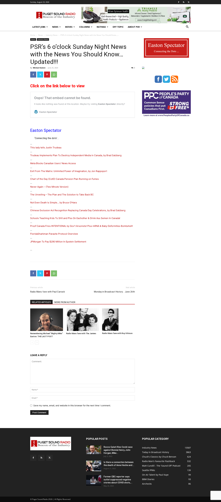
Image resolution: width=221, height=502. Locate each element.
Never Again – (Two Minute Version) (49, 186)
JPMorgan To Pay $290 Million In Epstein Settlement (58, 241)
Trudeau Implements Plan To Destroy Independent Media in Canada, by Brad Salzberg (75, 155)
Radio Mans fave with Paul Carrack (47, 291)
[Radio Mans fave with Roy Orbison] (118, 319)
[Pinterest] (47, 75)
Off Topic (118, 26)
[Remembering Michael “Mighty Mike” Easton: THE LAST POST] (46, 319)
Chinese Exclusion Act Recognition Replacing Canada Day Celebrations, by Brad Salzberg (77, 210)
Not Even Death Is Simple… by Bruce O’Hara (53, 202)
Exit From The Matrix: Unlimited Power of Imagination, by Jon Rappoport (68, 171)
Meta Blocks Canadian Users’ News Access (53, 163)
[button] (187, 27)
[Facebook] (178, 2)
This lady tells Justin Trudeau (45, 147)
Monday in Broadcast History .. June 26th (114, 291)
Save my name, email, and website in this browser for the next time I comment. (72, 405)
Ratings (101, 26)
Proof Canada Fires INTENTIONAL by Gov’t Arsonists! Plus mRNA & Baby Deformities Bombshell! (81, 226)
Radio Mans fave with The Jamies (81, 333)
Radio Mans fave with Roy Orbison (117, 333)
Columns (84, 26)
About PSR (134, 26)
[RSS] (183, 2)
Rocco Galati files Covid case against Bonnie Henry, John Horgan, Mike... (118, 450)
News (55, 26)
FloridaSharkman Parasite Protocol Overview (54, 233)
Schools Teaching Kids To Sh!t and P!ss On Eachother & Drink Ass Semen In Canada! (75, 218)
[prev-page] (32, 342)
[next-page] (37, 342)
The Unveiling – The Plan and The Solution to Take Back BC (62, 194)
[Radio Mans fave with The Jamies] (82, 319)
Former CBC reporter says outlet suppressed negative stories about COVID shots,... (118, 479)
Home (32, 35)
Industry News (52, 35)
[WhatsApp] (54, 75)
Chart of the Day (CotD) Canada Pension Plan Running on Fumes (64, 179)
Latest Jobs (38, 26)
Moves (68, 26)
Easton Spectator (45, 130)
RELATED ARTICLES (41, 302)
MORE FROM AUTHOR (64, 302)
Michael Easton (39, 68)
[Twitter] (188, 2)
